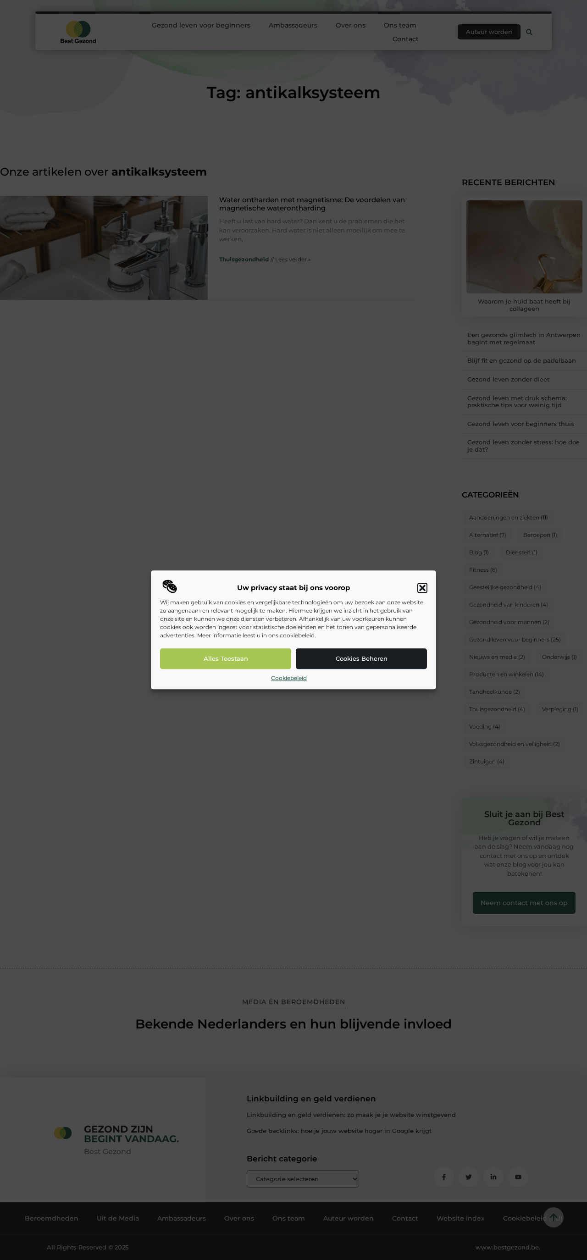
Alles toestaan (226, 659)
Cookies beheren (362, 659)
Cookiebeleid (289, 677)
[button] (422, 587)
